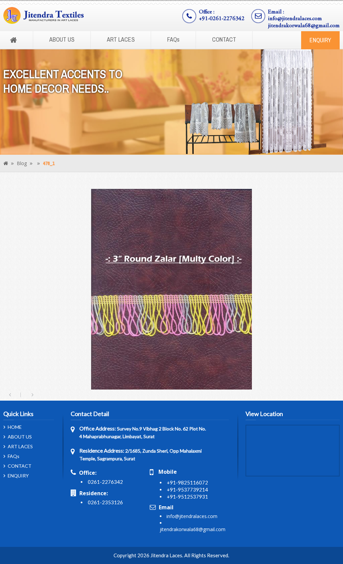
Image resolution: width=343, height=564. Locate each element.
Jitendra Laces (166, 555)
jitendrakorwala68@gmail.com (304, 26)
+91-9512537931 (187, 497)
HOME (15, 427)
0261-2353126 (105, 502)
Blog (22, 163)
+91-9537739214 (187, 489)
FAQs (173, 39)
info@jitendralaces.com (295, 19)
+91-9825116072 (187, 482)
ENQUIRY (320, 40)
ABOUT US (61, 39)
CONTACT (224, 39)
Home (13, 40)
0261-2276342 (105, 482)
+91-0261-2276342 (222, 19)
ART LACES (121, 39)
